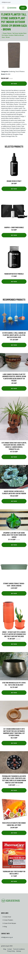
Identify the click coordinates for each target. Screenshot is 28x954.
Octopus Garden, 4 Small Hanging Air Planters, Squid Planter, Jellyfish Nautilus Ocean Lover (14, 335)
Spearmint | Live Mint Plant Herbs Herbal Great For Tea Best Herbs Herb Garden (14, 535)
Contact (9, 949)
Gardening (12, 71)
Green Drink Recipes (10, 923)
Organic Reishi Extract (14, 181)
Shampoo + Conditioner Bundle (14, 227)
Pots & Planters (20, 71)
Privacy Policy (11, 951)
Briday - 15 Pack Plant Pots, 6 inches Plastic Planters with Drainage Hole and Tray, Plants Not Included (14, 634)
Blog (5, 926)
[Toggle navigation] (3, 7)
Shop (23, 8)
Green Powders (8, 920)
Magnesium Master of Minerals (14, 274)
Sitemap (18, 951)
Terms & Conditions (19, 949)
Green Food (7, 917)
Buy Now (14, 83)
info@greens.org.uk (6, 2)
